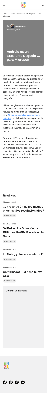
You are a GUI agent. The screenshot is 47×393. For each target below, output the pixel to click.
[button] (4, 4)
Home (5, 14)
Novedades (9, 215)
